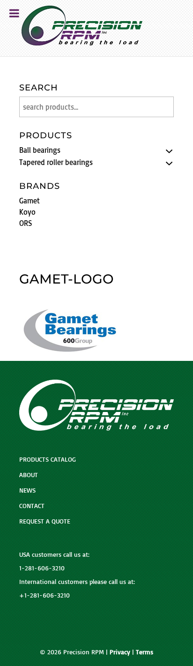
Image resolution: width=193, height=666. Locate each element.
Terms (144, 652)
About (28, 475)
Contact (32, 505)
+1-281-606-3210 (44, 595)
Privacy (120, 652)
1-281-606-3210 (42, 568)
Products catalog (47, 459)
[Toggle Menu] (14, 13)
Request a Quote (44, 521)
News (27, 490)
